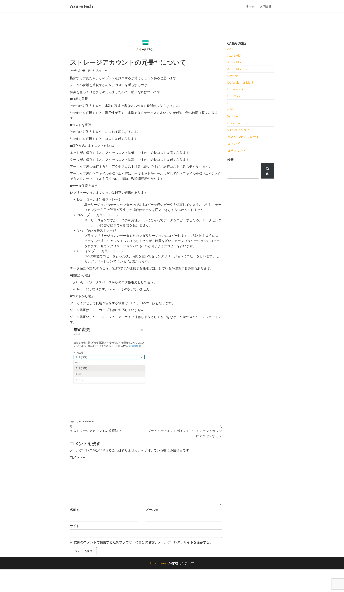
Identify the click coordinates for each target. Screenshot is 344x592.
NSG (230, 110)
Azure (231, 48)
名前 (74, 509)
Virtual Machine (238, 130)
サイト (75, 526)
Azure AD (234, 55)
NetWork (233, 96)
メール (152, 509)
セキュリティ (237, 150)
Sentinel (233, 116)
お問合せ (265, 6)
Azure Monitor (237, 69)
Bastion (232, 76)
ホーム (250, 6)
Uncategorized (237, 123)
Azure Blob (88, 421)
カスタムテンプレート (243, 137)
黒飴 (98, 70)
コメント (77, 457)
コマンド (233, 143)
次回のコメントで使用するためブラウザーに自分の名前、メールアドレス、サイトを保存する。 (143, 542)
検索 (230, 160)
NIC (230, 103)
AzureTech (81, 6)
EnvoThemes (159, 563)
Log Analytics (236, 89)
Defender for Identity (242, 82)
